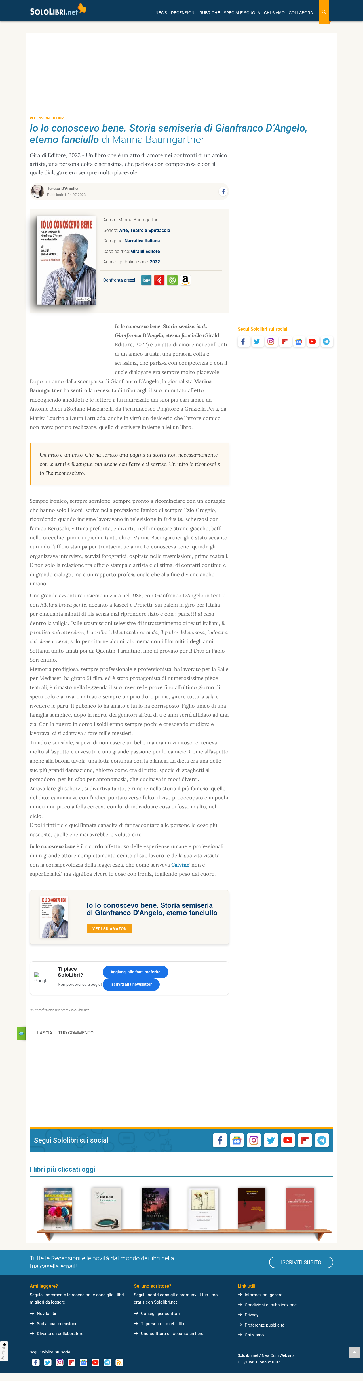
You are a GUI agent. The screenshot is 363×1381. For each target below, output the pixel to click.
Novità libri (47, 1313)
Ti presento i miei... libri (163, 1323)
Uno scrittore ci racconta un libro (172, 1333)
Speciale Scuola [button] (242, 12)
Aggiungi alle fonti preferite (136, 972)
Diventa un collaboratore (60, 1333)
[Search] (324, 12)
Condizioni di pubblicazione (271, 1305)
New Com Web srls (278, 1355)
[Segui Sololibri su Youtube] (313, 341)
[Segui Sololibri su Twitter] (258, 341)
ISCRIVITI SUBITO (301, 1262)
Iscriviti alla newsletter (131, 984)
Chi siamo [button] (274, 12)
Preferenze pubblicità (264, 1325)
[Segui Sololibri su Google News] (299, 341)
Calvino (180, 864)
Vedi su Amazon (109, 928)
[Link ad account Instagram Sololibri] (60, 1362)
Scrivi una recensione (57, 1323)
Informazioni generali (265, 1294)
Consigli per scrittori (160, 1313)
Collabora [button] (301, 12)
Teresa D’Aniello (62, 188)
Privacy (251, 1314)
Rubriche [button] (209, 12)
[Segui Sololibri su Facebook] (244, 341)
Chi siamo (254, 1335)
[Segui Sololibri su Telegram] (327, 341)
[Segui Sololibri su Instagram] (271, 341)
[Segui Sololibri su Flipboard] (285, 341)
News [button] (161, 12)
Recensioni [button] (183, 12)
